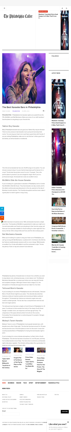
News (4, 383)
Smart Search (23, 397)
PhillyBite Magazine (25, 399)
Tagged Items (40, 397)
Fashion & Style (53, 383)
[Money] (59, 238)
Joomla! (4, 424)
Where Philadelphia (25, 402)
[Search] (66, 8)
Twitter (56, 394)
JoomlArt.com (46, 422)
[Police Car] (59, 157)
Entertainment (40, 383)
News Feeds (6, 389)
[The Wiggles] (41, 350)
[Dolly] (59, 202)
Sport (31, 383)
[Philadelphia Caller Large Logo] (18, 16)
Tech (25, 383)
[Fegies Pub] (18, 350)
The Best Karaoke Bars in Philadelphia (21, 107)
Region (18, 383)
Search (21, 394)
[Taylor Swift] (6, 350)
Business (11, 383)
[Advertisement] (24, 154)
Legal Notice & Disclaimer (9, 399)
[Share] (62, 8)
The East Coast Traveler (26, 404)
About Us (4, 394)
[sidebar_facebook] (2, 213)
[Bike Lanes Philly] (65, 30)
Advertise (5, 402)
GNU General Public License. (35, 424)
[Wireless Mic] (29, 350)
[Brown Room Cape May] (59, 220)
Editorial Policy (6, 397)
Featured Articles (42, 394)
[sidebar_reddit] (2, 218)
